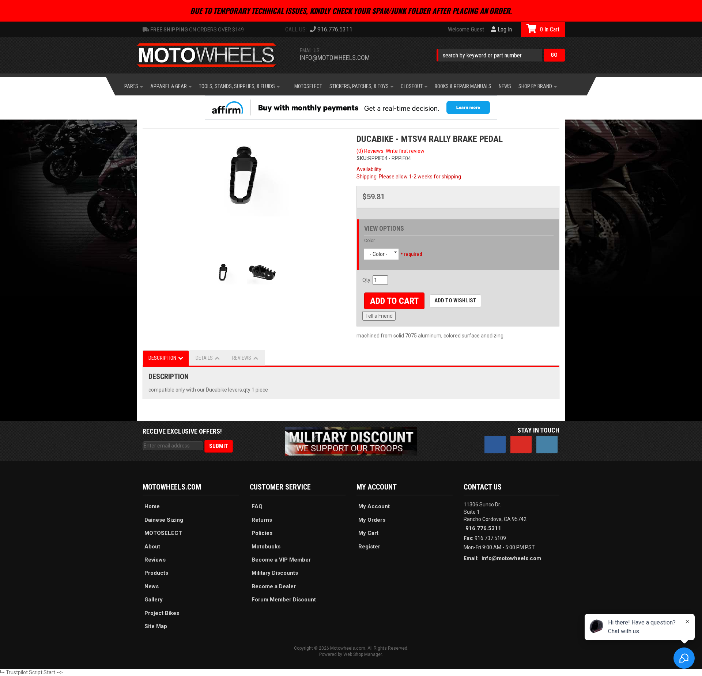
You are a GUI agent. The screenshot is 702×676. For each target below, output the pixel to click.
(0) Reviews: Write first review (390, 151)
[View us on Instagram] (547, 444)
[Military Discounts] (351, 440)
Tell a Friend (379, 316)
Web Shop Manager (362, 654)
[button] (501, 55)
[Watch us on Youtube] (521, 444)
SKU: (362, 158)
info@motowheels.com (335, 57)
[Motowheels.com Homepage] (212, 55)
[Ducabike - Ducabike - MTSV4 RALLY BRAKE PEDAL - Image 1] (244, 175)
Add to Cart (394, 301)
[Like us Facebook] (495, 444)
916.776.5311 (483, 528)
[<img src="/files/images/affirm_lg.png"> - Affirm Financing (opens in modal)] (351, 107)
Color (369, 240)
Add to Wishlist (455, 300)
